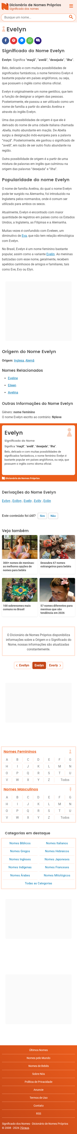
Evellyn (24, 665)
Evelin (50, 254)
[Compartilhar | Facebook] (5, 40)
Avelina (13, 392)
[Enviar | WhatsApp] (29, 40)
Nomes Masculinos (21, 789)
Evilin (47, 501)
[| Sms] (37, 40)
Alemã (29, 360)
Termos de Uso (39, 1097)
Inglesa (19, 360)
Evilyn (6, 501)
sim (42, 515)
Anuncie (38, 1089)
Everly (53, 665)
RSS (38, 1113)
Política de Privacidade (38, 1081)
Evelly (28, 501)
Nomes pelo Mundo (38, 1058)
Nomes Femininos (20, 752)
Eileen (12, 385)
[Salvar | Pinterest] (13, 40)
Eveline (13, 378)
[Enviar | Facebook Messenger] (21, 40)
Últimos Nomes (38, 1050)
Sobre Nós (38, 1073)
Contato (39, 1105)
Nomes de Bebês (38, 1066)
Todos (65, 780)
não (53, 515)
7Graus (24, 1127)
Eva (24, 236)
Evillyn (17, 501)
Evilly (37, 501)
